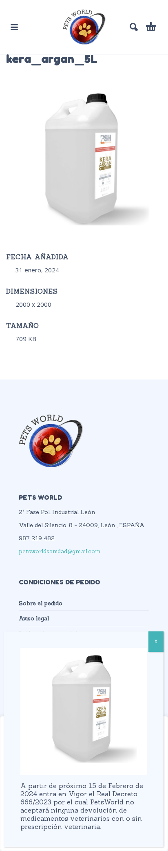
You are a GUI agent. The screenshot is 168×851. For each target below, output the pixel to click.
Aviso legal (34, 618)
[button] (14, 27)
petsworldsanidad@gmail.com (60, 551)
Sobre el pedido (40, 603)
